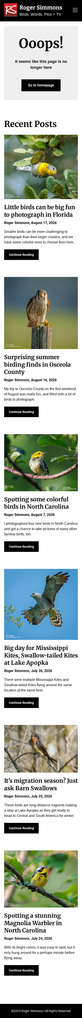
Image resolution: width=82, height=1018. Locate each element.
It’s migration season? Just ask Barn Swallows (41, 784)
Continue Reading (21, 254)
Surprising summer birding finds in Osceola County (37, 364)
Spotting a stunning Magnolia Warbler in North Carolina (33, 923)
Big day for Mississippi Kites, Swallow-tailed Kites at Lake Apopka (41, 655)
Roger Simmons (40, 7)
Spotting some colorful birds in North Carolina (36, 503)
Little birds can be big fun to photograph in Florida (39, 211)
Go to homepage (41, 85)
